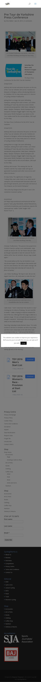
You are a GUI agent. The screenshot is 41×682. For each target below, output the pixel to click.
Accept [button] (23, 343)
